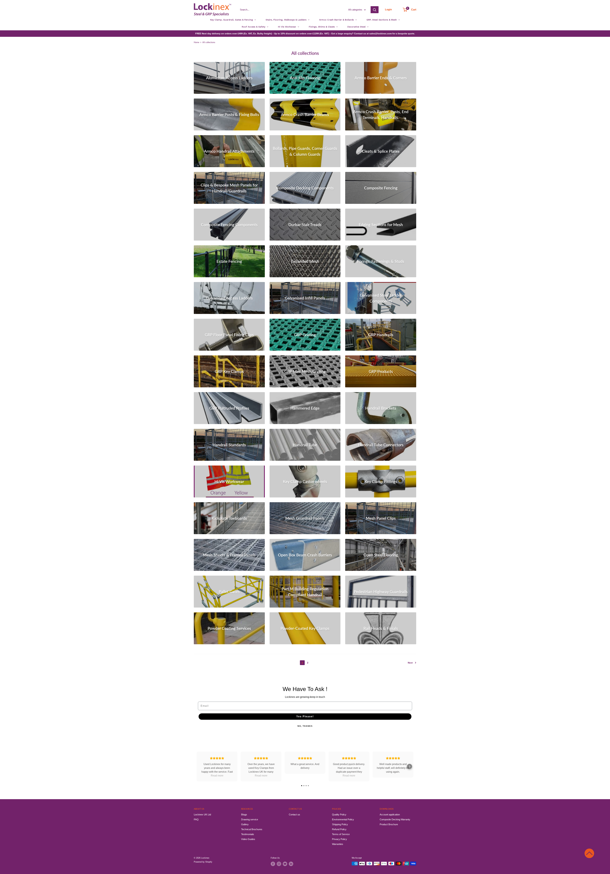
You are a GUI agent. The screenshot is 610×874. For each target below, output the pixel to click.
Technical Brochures (251, 829)
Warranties (337, 844)
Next (410, 662)
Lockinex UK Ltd (202, 814)
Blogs (244, 814)
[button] (589, 853)
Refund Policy (339, 829)
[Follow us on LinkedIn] (291, 864)
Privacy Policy (339, 839)
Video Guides (248, 839)
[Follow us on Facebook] (273, 864)
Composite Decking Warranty (395, 819)
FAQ (196, 819)
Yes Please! (305, 716)
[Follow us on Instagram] (279, 864)
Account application (390, 814)
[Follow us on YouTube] (285, 864)
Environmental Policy (343, 819)
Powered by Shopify (203, 862)
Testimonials (247, 834)
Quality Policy (339, 814)
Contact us (294, 814)
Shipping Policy (340, 824)
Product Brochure (389, 824)
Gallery (245, 824)
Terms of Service (341, 834)
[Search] (375, 9)
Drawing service (249, 819)
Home (196, 42)
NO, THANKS (305, 726)
